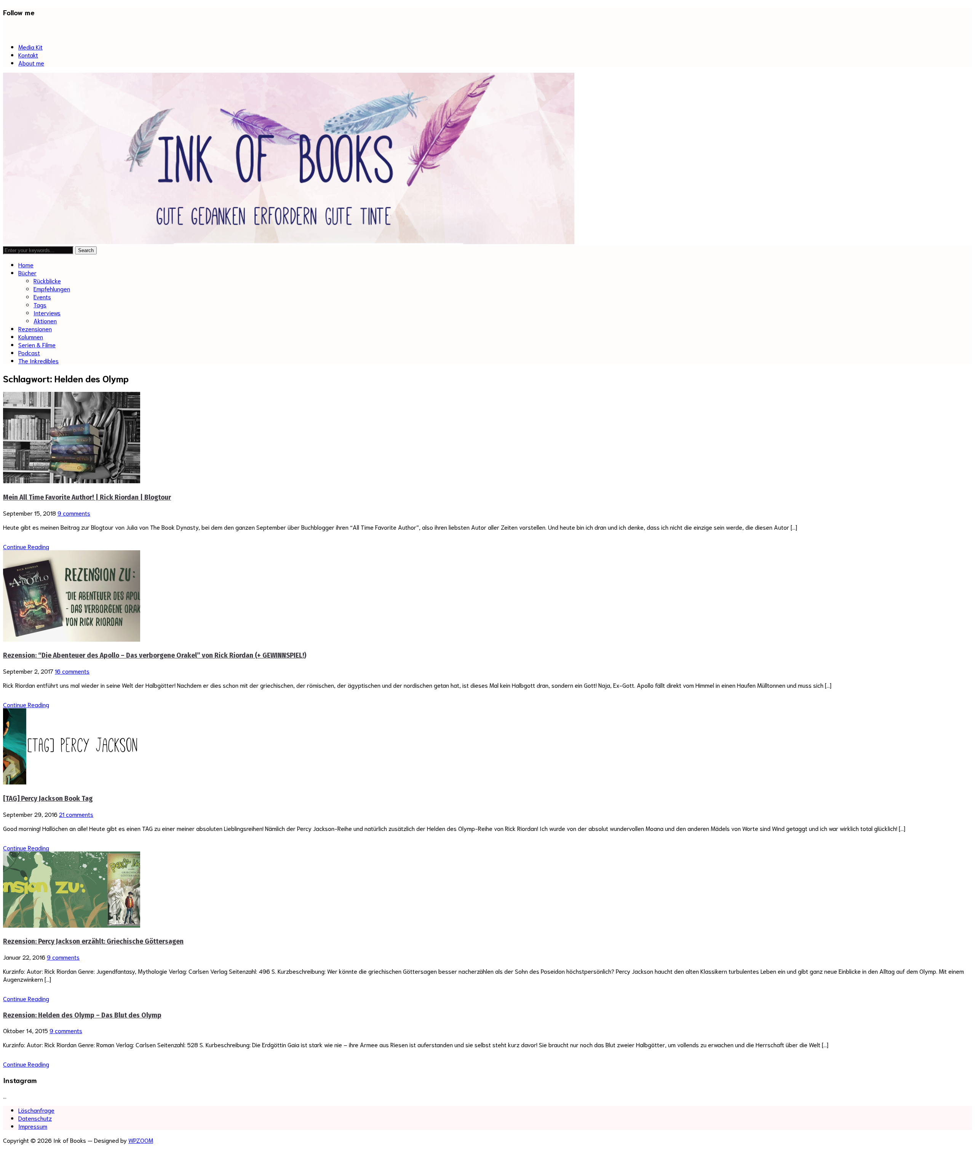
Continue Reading (26, 546)
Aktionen (45, 320)
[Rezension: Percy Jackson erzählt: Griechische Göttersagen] (71, 925)
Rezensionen (35, 328)
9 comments (74, 513)
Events (42, 296)
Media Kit (30, 47)
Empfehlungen (52, 288)
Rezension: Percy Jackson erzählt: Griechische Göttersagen (93, 941)
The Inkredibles (38, 360)
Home (26, 264)
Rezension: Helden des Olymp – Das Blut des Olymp (82, 1015)
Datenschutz (35, 1118)
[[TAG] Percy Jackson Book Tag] (71, 782)
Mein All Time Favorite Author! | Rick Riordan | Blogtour (87, 497)
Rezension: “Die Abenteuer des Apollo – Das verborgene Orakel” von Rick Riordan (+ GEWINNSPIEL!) (154, 655)
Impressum (32, 1126)
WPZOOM (140, 1140)
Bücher (27, 272)
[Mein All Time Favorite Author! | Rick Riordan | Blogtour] (71, 480)
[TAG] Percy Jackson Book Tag (48, 798)
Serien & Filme (37, 344)
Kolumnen (30, 336)
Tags (40, 304)
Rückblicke (47, 280)
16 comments (72, 671)
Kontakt (28, 55)
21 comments (76, 814)
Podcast (29, 352)
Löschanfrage (36, 1110)
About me (31, 63)
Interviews (47, 312)
